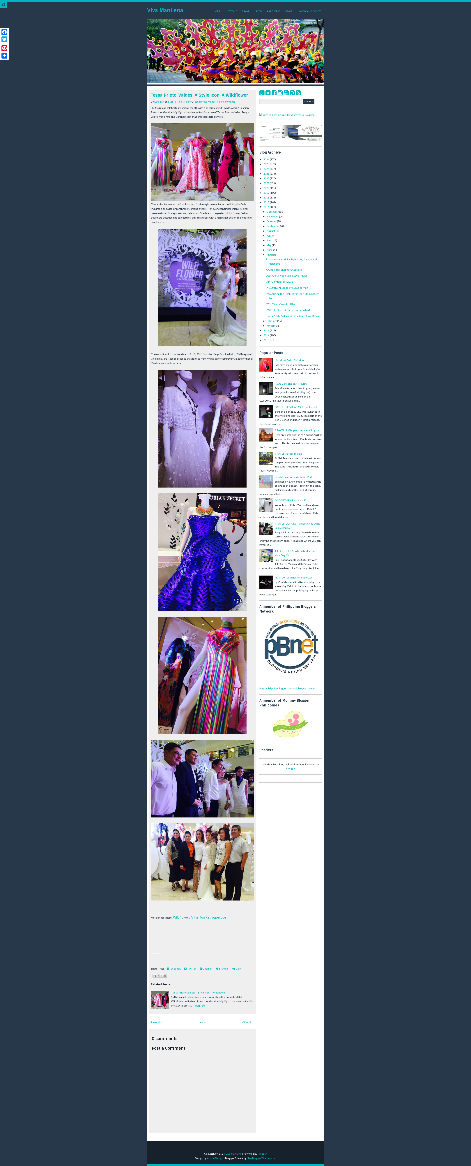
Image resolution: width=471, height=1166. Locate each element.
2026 (266, 159)
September (273, 226)
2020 (266, 187)
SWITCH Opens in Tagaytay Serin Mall (288, 310)
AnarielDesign (215, 1158)
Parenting (273, 11)
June (270, 240)
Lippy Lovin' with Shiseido (289, 360)
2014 (266, 335)
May (269, 245)
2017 (266, 202)
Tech (259, 11)
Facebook (175, 968)
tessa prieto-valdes (204, 101)
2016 (266, 206)
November (273, 216)
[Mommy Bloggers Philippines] (290, 737)
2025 (266, 164)
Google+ (207, 968)
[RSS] (298, 92)
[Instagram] (280, 92)
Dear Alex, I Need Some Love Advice (286, 275)
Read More (199, 1005)
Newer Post (157, 1022)
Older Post (248, 1022)
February (272, 320)
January (271, 325)
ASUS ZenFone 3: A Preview (291, 383)
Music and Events (310, 11)
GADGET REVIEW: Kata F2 (290, 500)
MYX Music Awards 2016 (280, 303)
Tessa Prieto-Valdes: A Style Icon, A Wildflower (199, 95)
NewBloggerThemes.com (261, 1158)
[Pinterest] (292, 92)
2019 (266, 192)
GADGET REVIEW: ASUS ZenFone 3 (296, 407)
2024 (266, 168)
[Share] (4, 55)
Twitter (191, 968)
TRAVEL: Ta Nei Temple (288, 453)
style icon (186, 101)
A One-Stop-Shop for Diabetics (284, 269)
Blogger (290, 768)
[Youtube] (286, 92)
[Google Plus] (261, 92)
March (270, 254)
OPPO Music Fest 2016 (279, 281)
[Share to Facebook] (165, 976)
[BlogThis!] (158, 976)
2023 (266, 173)
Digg (238, 968)
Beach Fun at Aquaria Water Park (293, 477)
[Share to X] (161, 976)
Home (217, 11)
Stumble (223, 968)
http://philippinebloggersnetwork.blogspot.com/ (287, 688)
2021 (266, 183)
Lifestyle (231, 11)
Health (289, 11)
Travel (246, 11)
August (271, 230)
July (269, 235)
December (273, 211)
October (272, 221)
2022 (266, 178)
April (269, 249)
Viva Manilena (165, 10)
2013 (266, 340)
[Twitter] (267, 92)
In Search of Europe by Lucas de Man (287, 287)
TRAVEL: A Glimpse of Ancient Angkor (297, 430)
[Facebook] (274, 92)
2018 (266, 197)
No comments (227, 101)
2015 (266, 330)
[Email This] (154, 976)
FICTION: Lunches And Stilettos (294, 577)
